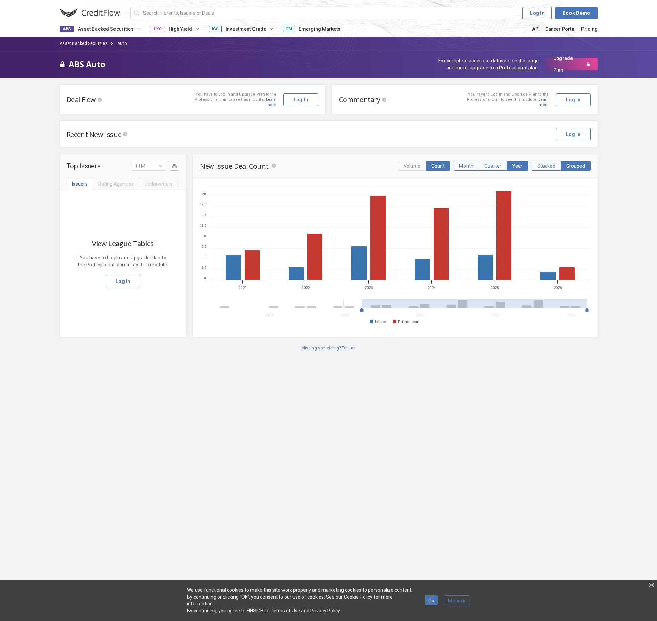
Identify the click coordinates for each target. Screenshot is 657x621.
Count (438, 166)
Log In (537, 13)
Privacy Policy (325, 610)
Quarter (492, 166)
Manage (457, 600)
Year (517, 166)
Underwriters (159, 184)
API (536, 29)
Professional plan (518, 67)
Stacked (546, 166)
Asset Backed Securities (84, 43)
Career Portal (560, 29)
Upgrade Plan (563, 64)
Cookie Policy (358, 597)
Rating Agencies (116, 184)
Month (466, 166)
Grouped (575, 166)
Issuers (80, 184)
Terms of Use (285, 610)
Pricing (589, 29)
